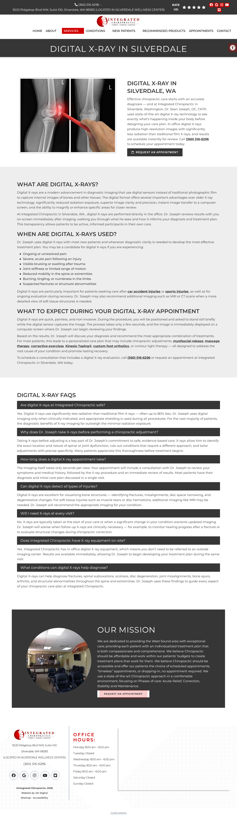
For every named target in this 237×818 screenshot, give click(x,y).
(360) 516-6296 (88, 4)
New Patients (123, 31)
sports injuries (177, 291)
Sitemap (26, 798)
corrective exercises (47, 346)
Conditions (95, 31)
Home (37, 31)
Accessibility (40, 798)
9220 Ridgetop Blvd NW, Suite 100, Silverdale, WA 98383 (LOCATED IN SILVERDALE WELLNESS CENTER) (89, 9)
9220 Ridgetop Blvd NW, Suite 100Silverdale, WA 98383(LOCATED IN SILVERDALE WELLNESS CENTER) (34, 751)
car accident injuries (144, 291)
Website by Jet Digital (34, 793)
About (51, 31)
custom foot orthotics (111, 346)
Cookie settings (118, 812)
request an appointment (156, 152)
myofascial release (188, 341)
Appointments (201, 31)
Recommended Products (164, 31)
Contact (224, 31)
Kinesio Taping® (78, 346)
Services (71, 31)
